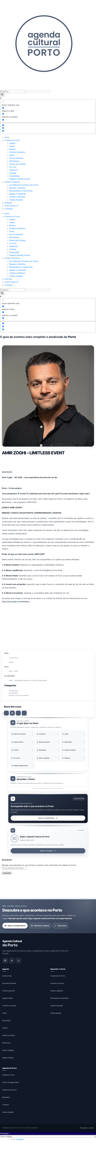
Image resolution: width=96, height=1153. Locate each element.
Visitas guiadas (55, 1013)
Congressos (13, 693)
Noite (11, 155)
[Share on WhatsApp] (18, 713)
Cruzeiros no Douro (57, 983)
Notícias (8, 203)
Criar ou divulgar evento (10, 1082)
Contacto (9, 209)
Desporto (13, 170)
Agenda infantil (7, 998)
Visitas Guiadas (16, 200)
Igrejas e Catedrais (17, 194)
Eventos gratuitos (8, 991)
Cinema (12, 173)
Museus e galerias (56, 991)
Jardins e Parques (17, 197)
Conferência (13, 691)
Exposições (14, 176)
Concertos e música (9, 1006)
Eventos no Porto (12, 140)
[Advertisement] (48, 462)
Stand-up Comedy (17, 164)
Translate (20, 1139)
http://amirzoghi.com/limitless (16, 601)
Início (7, 137)
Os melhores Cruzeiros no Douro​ (23, 185)
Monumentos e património (59, 998)
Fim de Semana (16, 158)
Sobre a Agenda (7, 1112)
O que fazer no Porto (57, 976)
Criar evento (62, 925)
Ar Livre (12, 167)
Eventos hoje (6, 976)
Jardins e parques (56, 1006)
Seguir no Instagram (46, 850)
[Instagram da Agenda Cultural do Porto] (5, 960)
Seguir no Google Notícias (46, 818)
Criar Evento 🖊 (11, 206)
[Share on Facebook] (6, 713)
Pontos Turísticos (12, 182)
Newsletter (6, 1097)
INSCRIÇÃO (7, 472)
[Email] (24, 713)
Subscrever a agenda (41, 925)
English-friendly (7, 1058)
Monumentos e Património (21, 191)
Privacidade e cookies (87, 1128)
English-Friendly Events (19, 179)
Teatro (12, 146)
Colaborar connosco (9, 1090)
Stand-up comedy (8, 1035)
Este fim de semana (9, 983)
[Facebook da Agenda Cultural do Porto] (12, 960)
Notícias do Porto (8, 1075)
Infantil (12, 143)
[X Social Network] (12, 713)
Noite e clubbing (8, 1050)
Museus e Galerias (17, 188)
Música (12, 149)
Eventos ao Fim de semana (19, 695)
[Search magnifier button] (2, 94)
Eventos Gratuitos (17, 152)
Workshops (14, 161)
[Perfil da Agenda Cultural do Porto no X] (18, 960)
